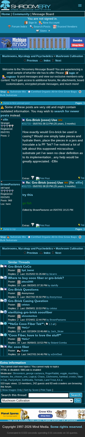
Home (6, 14)
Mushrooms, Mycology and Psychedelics (27, 56)
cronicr (72, 376)
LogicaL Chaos (37, 376)
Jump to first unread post (16, 103)
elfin (79, 182)
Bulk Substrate (8, 95)
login (72, 73)
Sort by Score (31, 390)
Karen (25, 350)
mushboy (73, 373)
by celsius (51, 308)
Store (43, 30)
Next (58, 60)
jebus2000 (27, 281)
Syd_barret (28, 270)
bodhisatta (27, 380)
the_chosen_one (18, 376)
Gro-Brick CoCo (19, 266)
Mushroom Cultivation (69, 56)
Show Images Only (12, 390)
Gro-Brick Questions (23, 289)
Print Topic (46, 390)
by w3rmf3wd (55, 354)
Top (82, 178)
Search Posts (42, 26)
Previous (32, 60)
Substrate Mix (18, 91)
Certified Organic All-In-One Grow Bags (54, 91)
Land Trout (50, 380)
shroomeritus (29, 316)
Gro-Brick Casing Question (28, 301)
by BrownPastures (56, 319)
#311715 (26, 123)
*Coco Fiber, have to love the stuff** (34, 335)
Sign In (33, 22)
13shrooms (52, 376)
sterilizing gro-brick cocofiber (30, 312)
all (54, 324)
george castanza (35, 373)
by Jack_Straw (55, 331)
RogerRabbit (52, 373)
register (11, 76)
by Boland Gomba (57, 342)
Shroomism (19, 373)
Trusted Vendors (67, 26)
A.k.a (59, 380)
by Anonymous (54, 297)
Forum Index (19, 26)
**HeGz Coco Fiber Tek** (26, 324)
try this (27, 195)
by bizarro (51, 274)
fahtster (4, 376)
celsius (26, 304)
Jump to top (9, 229)
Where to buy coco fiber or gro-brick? (36, 278)
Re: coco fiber (18, 347)
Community (21, 14)
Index (47, 60)
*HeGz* (26, 327)
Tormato (38, 380)
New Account (51, 22)
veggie (63, 373)
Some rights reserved (66, 426)
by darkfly (53, 285)
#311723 (26, 186)
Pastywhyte (14, 380)
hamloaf (63, 376)
